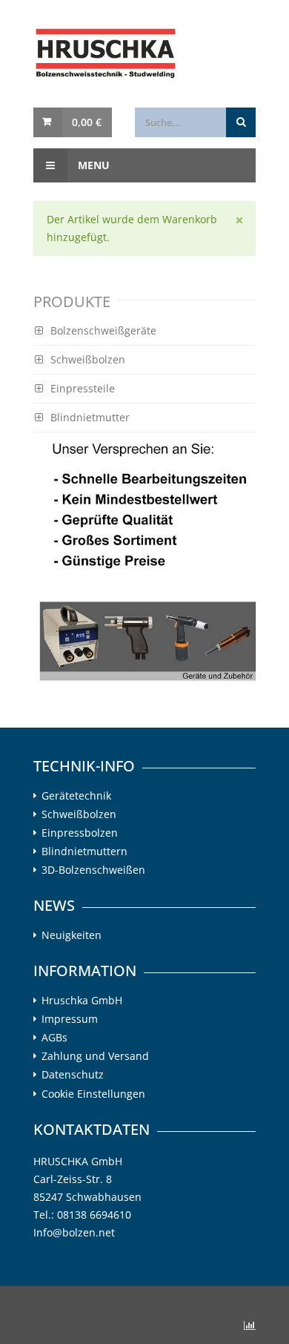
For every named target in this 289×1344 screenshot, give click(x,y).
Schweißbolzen (87, 359)
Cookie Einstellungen (93, 1094)
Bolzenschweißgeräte (103, 330)
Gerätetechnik (76, 796)
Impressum (69, 1019)
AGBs (54, 1037)
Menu (92, 165)
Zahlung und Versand (95, 1056)
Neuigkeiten (71, 935)
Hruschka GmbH (81, 1000)
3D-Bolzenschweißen (93, 870)
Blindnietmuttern (84, 851)
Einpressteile (82, 388)
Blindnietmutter (90, 417)
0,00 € (87, 122)
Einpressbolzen (79, 833)
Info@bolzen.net (74, 1232)
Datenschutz (72, 1074)
